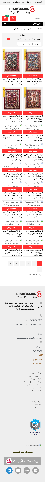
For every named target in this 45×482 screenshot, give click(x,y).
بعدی (40, 269)
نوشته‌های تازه (36, 391)
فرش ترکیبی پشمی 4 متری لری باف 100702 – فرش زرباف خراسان (12, 195)
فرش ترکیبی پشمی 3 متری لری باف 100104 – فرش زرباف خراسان (12, 157)
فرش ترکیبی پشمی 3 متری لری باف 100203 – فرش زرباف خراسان (12, 81)
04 (34, 39)
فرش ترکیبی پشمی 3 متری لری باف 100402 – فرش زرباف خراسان (12, 214)
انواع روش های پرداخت (32, 378)
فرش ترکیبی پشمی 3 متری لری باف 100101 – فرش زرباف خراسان (12, 138)
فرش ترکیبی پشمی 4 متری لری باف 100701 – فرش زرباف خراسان (33, 195)
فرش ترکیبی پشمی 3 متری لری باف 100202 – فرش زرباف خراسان (33, 119)
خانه (41, 28)
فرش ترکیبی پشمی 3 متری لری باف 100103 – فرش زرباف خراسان (33, 138)
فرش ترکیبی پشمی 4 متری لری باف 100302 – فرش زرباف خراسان (12, 176)
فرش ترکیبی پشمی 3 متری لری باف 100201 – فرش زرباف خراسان (12, 119)
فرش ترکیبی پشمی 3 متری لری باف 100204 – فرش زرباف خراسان (33, 81)
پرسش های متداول (34, 385)
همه (17, 39)
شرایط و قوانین (35, 388)
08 (30, 39)
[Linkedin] (9, 470)
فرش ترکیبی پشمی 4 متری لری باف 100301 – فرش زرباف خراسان (33, 176)
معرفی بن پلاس (35, 375)
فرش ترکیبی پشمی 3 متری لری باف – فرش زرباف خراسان (33, 233)
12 (26, 39)
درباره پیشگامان (35, 401)
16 (22, 39)
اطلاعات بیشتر (33, 75)
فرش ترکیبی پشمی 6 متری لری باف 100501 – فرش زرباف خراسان (33, 253)
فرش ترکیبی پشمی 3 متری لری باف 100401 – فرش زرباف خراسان (33, 214)
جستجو (13, 18)
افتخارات (38, 404)
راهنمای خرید (36, 372)
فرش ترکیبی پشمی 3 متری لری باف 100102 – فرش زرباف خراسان (33, 157)
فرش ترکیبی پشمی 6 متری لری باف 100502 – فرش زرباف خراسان (12, 253)
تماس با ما (37, 407)
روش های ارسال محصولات (31, 382)
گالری (39, 410)
